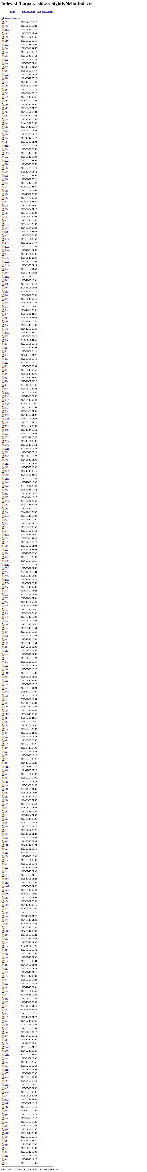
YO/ (7, 598)
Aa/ (6, 231)
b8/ (6, 669)
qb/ (6, 965)
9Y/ (6, 160)
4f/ (6, 108)
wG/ (7, 1088)
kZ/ (6, 849)
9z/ (6, 175)
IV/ (6, 362)
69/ (6, 209)
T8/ (6, 538)
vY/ (6, 1073)
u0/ (6, 1043)
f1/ (6, 751)
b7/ (6, 665)
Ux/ (6, 561)
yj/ (6, 1140)
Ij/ (6, 377)
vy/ (6, 1080)
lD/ (6, 856)
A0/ (6, 220)
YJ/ (6, 594)
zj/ (6, 1159)
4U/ (6, 104)
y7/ (6, 1122)
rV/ (6, 983)
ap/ (6, 658)
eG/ (6, 736)
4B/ (6, 100)
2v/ (6, 82)
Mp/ (7, 426)
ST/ (6, 531)
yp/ (6, 1144)
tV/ (6, 1032)
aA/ (6, 639)
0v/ (6, 48)
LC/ (7, 400)
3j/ (6, 89)
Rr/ (6, 523)
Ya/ (6, 602)
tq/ (6, 1039)
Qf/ (6, 504)
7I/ (6, 142)
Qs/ (6, 512)
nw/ (6, 920)
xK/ (6, 1107)
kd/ (6, 852)
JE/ (6, 381)
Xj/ (6, 590)
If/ (6, 370)
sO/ (6, 1006)
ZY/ (7, 617)
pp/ (6, 953)
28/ (6, 190)
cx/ (6, 706)
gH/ (6, 766)
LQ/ (7, 403)
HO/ (7, 336)
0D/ (6, 41)
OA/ (7, 467)
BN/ (7, 239)
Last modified (28, 11)
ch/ (6, 695)
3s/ (6, 97)
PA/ (6, 486)
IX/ (6, 366)
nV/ (6, 908)
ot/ (6, 942)
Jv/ (6, 388)
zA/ (6, 1148)
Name (12, 11)
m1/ (6, 882)
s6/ (6, 1002)
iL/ (6, 804)
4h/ (6, 112)
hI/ (6, 796)
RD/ (7, 516)
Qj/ (6, 508)
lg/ (6, 871)
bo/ (6, 680)
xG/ (6, 1103)
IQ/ (6, 355)
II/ (6, 351)
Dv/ (6, 299)
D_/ (6, 287)
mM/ (7, 886)
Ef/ (6, 310)
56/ (6, 198)
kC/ (6, 841)
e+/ (6, 729)
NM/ (7, 448)
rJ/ (6, 979)
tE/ (6, 1028)
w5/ (6, 1084)
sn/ (6, 1013)
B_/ (6, 254)
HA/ (7, 332)
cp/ (6, 699)
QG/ (7, 501)
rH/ (6, 976)
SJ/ (6, 527)
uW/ (7, 1054)
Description (47, 11)
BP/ (6, 243)
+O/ (7, 29)
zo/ (6, 1163)
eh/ (6, 748)
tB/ (6, 1024)
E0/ (6, 302)
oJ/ (6, 927)
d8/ (6, 710)
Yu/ (6, 609)
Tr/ (6, 546)
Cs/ (6, 269)
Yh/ (6, 605)
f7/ (6, 755)
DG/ (7, 276)
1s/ (6, 67)
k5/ (6, 837)
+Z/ (6, 37)
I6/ (6, 344)
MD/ (7, 418)
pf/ (6, 950)
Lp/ (6, 411)
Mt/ (6, 433)
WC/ (7, 575)
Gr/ (6, 329)
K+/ (7, 392)
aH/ (6, 643)
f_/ (6, 759)
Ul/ (6, 553)
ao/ (6, 654)
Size (39, 11)
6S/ (6, 127)
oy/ (6, 946)
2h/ (6, 78)
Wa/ (7, 579)
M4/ (7, 415)
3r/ (6, 93)
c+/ (6, 684)
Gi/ (6, 325)
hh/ (6, 800)
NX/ (7, 452)
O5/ (6, 460)
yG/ (6, 1125)
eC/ (6, 733)
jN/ (6, 826)
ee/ (6, 744)
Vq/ (6, 572)
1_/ (6, 59)
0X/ (6, 44)
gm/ (6, 774)
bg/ (6, 676)
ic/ (6, 807)
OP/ (7, 471)
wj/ (6, 1095)
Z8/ (6, 613)
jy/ (6, 830)
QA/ (7, 497)
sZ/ (6, 1009)
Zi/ (6, 620)
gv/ (6, 781)
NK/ (7, 445)
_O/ (6, 624)
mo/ (6, 897)
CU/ (7, 265)
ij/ (6, 815)
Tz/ (6, 549)
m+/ (7, 878)
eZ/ (6, 740)
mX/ (7, 893)
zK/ (6, 1155)
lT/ (6, 867)
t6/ (6, 1021)
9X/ (6, 157)
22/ (6, 186)
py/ (6, 961)
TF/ (6, 542)
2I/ (6, 70)
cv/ (6, 703)
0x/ (6, 52)
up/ (6, 1062)
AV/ (7, 228)
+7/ (6, 22)
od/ (6, 938)
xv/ (6, 1114)
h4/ (6, 785)
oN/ (6, 931)
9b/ (6, 164)
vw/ (6, 1077)
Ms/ (6, 430)
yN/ (6, 1129)
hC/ (6, 789)
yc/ (6, 1137)
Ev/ (6, 314)
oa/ (6, 935)
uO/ (6, 1051)
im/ (6, 819)
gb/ (6, 770)
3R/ (6, 85)
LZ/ (6, 407)
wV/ (7, 1092)
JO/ (6, 385)
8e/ (6, 149)
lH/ (6, 860)
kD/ (6, 845)
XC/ (7, 583)
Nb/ (6, 456)
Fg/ (6, 317)
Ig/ (6, 373)
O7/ (6, 463)
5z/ (6, 123)
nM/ (7, 905)
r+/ (6, 972)
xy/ (6, 1118)
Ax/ (6, 235)
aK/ (6, 650)
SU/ (7, 534)
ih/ (6, 811)
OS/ (7, 474)
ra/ (6, 987)
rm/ (6, 991)
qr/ (6, 968)
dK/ (6, 714)
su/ (6, 1017)
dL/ (6, 718)
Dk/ (6, 291)
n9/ (6, 901)
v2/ (6, 1066)
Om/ (7, 478)
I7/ (6, 347)
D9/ (6, 272)
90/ (6, 216)
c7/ (6, 688)
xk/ (6, 1110)
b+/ (6, 662)
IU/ (6, 359)
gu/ (6, 777)
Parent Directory (12, 18)
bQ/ (6, 673)
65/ (6, 205)
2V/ (6, 74)
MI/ (6, 422)
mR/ (7, 890)
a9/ (6, 635)
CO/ (7, 261)
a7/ (6, 632)
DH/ (7, 280)
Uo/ (6, 557)
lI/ (6, 864)
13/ (6, 183)
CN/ (7, 258)
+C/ (6, 26)
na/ (6, 912)
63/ (6, 201)
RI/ (6, 519)
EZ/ (6, 306)
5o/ (6, 119)
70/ (6, 213)
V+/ (7, 564)
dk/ (6, 721)
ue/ (6, 1058)
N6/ (6, 437)
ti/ (6, 1036)
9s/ (6, 171)
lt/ (6, 875)
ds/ (6, 725)
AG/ (7, 224)
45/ (6, 194)
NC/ (7, 441)
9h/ (6, 168)
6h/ (6, 134)
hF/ (6, 792)
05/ (6, 56)
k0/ (6, 834)
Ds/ (6, 295)
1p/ (6, 63)
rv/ (6, 994)
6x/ (6, 138)
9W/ (7, 153)
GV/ (7, 321)
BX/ (7, 250)
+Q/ (7, 33)
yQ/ (6, 1133)
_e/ (6, 628)
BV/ (7, 246)
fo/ (6, 763)
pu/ (6, 957)
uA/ (6, 1047)
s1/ (6, 998)
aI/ (6, 647)
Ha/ (6, 340)
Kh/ (6, 396)
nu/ (6, 916)
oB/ (6, 923)
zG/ (6, 1152)
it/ (6, 822)
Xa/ (6, 587)
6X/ (6, 130)
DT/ (7, 284)
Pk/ (6, 493)
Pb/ (6, 489)
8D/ (6, 145)
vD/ (6, 1069)
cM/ (7, 691)
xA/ (6, 1099)
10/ (6, 179)
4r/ (6, 115)
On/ (6, 482)
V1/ (6, 568)
